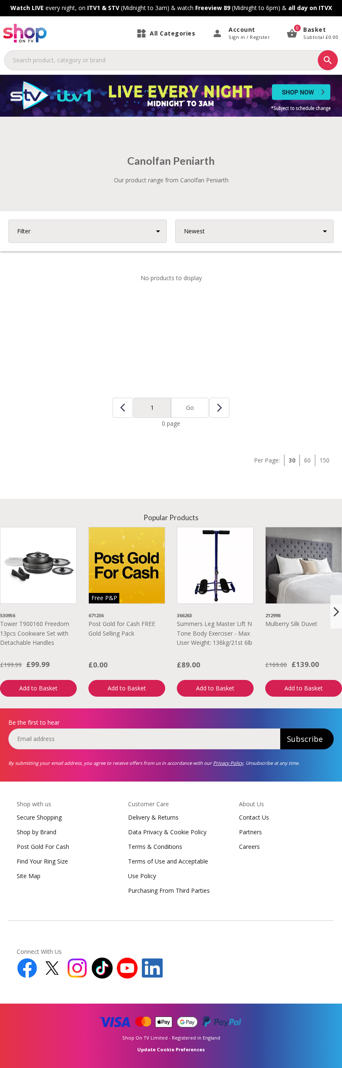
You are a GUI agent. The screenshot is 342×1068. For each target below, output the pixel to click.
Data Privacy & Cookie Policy (167, 832)
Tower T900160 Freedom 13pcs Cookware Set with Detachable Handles (34, 633)
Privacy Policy (228, 763)
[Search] (328, 60)
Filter (23, 231)
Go (190, 407)
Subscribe (305, 739)
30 (292, 460)
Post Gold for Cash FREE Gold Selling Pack (121, 628)
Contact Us (254, 817)
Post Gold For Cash (43, 847)
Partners (250, 832)
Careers (249, 847)
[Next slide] (336, 612)
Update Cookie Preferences (171, 1049)
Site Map (28, 876)
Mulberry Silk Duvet (291, 624)
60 (307, 460)
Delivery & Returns (153, 817)
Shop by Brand (36, 832)
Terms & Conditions (155, 847)
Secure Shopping (39, 817)
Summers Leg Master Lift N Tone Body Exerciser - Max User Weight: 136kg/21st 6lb (214, 633)
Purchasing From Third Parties (169, 890)
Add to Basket (38, 688)
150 (324, 460)
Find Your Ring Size (42, 861)
